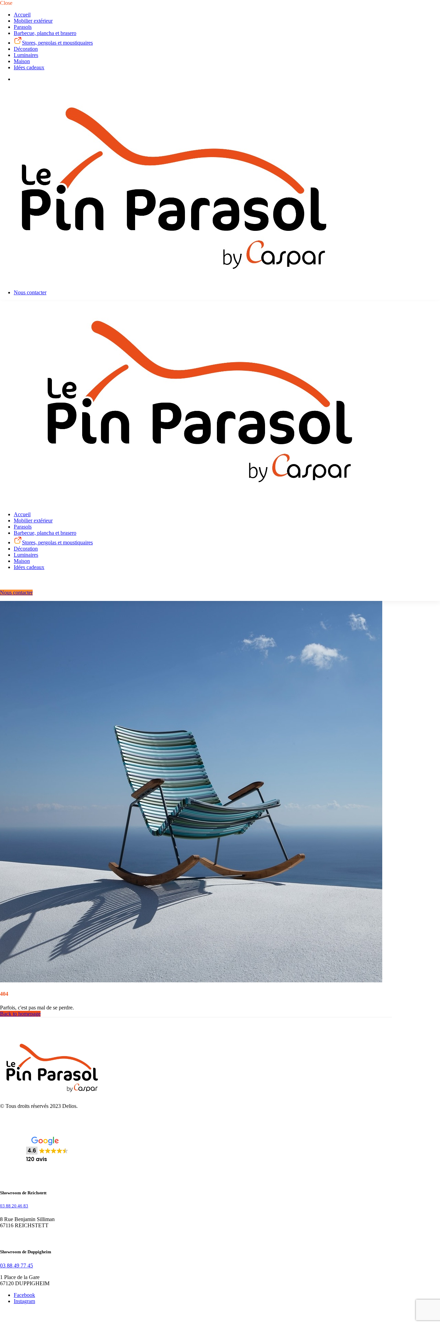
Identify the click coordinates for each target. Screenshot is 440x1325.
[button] (47, 1150)
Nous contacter (30, 292)
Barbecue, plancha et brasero (45, 33)
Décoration (26, 49)
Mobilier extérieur (33, 21)
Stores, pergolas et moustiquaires (57, 43)
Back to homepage (20, 1014)
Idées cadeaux (29, 67)
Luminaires (26, 55)
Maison (22, 61)
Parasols (23, 27)
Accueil (22, 14)
